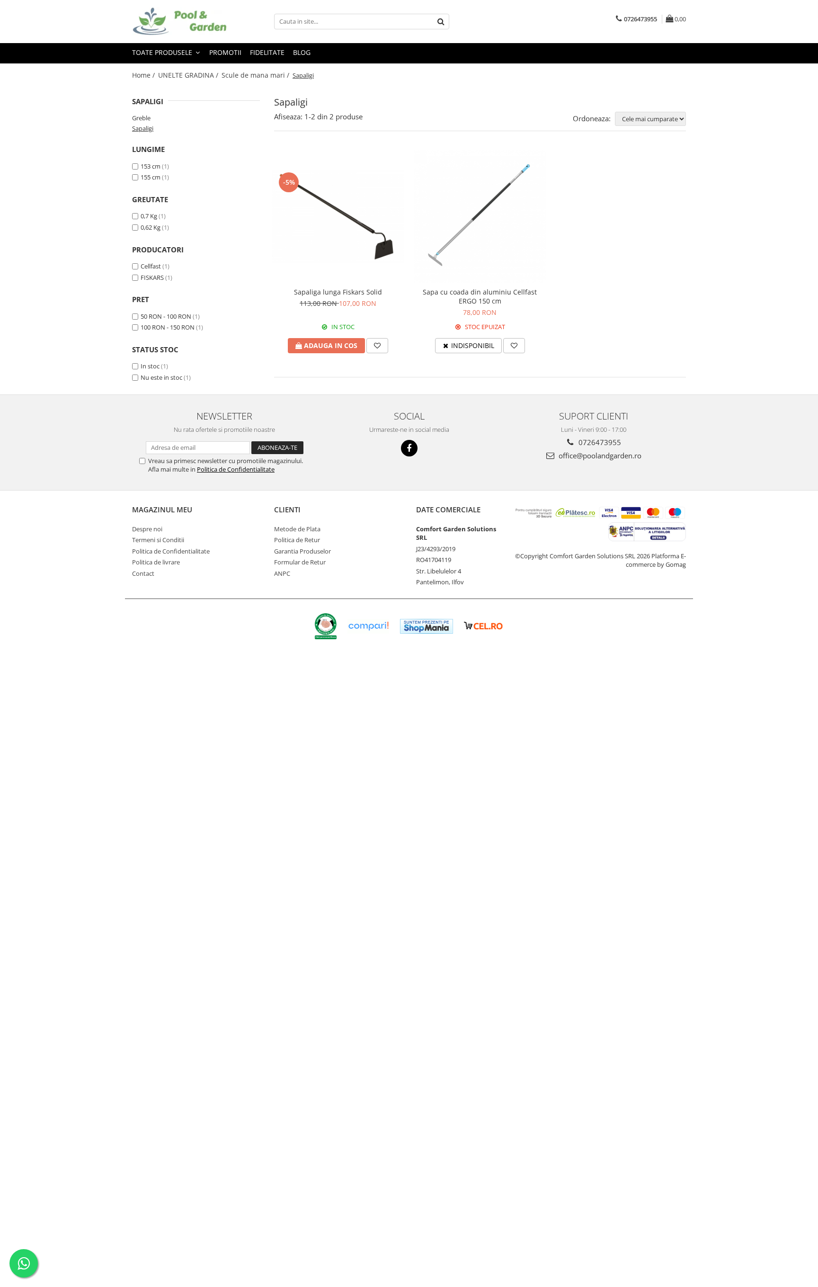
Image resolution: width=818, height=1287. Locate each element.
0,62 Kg (150, 227)
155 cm (150, 177)
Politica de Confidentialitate (236, 469)
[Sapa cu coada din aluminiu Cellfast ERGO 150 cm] (480, 216)
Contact (143, 573)
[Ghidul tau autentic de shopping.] (368, 626)
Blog (302, 52)
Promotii (225, 52)
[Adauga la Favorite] (377, 345)
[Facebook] (409, 448)
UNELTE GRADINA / (189, 75)
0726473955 (599, 442)
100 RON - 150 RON (168, 327)
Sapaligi (142, 128)
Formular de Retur (300, 562)
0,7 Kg (149, 216)
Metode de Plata (297, 529)
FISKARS (152, 277)
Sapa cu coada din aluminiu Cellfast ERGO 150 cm (480, 296)
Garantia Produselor (302, 551)
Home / (144, 75)
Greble (141, 118)
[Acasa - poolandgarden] (179, 21)
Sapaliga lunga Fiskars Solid (338, 291)
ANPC (282, 573)
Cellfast (151, 266)
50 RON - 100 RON (166, 316)
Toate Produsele (163, 52)
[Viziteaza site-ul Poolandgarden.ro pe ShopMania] (426, 626)
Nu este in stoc (161, 377)
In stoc (150, 366)
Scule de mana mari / (256, 75)
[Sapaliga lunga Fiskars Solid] (338, 216)
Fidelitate (267, 52)
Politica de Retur (297, 540)
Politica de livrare (156, 562)
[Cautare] (440, 21)
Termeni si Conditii (158, 540)
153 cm (150, 166)
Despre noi (147, 529)
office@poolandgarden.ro (599, 455)
